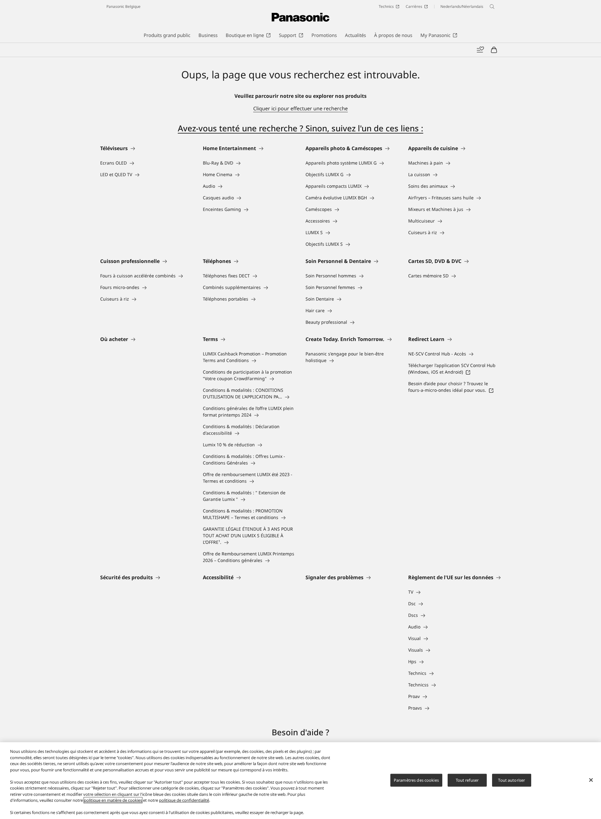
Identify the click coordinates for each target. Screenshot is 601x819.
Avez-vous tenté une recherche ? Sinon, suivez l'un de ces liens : (300, 128)
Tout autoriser (511, 780)
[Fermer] (591, 780)
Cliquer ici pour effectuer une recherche (300, 108)
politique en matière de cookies (113, 800)
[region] (300, 780)
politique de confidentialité (184, 800)
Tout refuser (467, 780)
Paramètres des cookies (416, 780)
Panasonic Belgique (123, 6)
